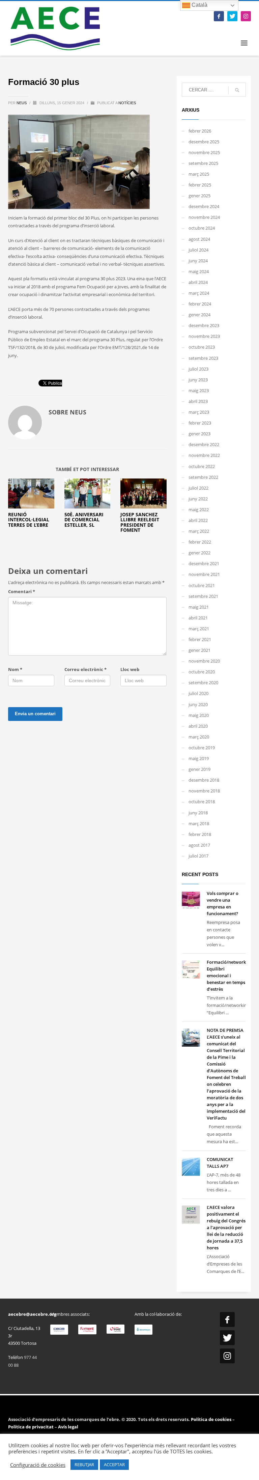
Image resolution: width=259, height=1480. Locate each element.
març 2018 (199, 823)
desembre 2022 (204, 444)
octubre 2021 (202, 585)
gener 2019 (199, 769)
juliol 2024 (198, 250)
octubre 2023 (202, 347)
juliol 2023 (198, 369)
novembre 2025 (204, 152)
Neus (22, 103)
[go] (237, 90)
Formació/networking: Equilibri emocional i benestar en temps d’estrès (230, 975)
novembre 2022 (204, 455)
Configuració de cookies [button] (37, 1465)
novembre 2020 (204, 661)
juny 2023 (198, 380)
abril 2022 (198, 520)
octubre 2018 (202, 802)
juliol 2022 (198, 488)
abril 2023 (198, 401)
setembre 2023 (203, 358)
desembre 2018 (204, 780)
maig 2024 (199, 271)
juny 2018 (198, 813)
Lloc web (129, 669)
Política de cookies (211, 1419)
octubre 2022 (202, 466)
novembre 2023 (204, 336)
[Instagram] (246, 16)
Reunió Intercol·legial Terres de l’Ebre (28, 519)
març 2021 (199, 629)
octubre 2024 (202, 228)
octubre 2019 (202, 748)
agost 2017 (199, 845)
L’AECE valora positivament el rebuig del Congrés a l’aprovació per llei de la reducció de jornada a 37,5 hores (226, 1227)
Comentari (21, 591)
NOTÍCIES (127, 103)
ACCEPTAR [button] (114, 1464)
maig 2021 (199, 607)
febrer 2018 (200, 834)
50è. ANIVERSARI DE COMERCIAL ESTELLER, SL (84, 519)
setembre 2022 (203, 477)
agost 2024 (199, 239)
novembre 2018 (204, 791)
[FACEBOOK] (219, 16)
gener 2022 (199, 553)
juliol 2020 (198, 693)
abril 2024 (198, 282)
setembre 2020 (203, 682)
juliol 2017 (198, 856)
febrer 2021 (200, 639)
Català (198, 5)
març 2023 (199, 412)
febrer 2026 (200, 131)
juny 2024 (198, 261)
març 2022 (199, 531)
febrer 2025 (200, 185)
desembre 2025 (204, 142)
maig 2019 (199, 758)
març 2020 (199, 737)
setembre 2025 (203, 163)
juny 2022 (198, 499)
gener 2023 (199, 434)
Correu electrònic (85, 669)
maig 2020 (199, 715)
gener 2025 (199, 196)
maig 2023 (199, 390)
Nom (15, 669)
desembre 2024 (204, 206)
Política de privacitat (31, 1427)
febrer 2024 (200, 304)
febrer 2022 (200, 542)
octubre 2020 (202, 672)
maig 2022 (199, 509)
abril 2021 (198, 618)
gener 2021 (199, 650)
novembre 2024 (204, 217)
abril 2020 (198, 726)
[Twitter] (232, 16)
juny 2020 (198, 704)
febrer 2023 (200, 423)
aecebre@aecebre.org (32, 1314)
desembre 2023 (204, 325)
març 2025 (199, 174)
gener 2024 (199, 315)
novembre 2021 (204, 574)
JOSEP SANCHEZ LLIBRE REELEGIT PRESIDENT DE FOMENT (139, 522)
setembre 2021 (203, 596)
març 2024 (199, 293)
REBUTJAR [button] (84, 1464)
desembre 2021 (204, 563)
